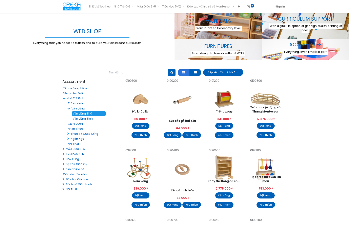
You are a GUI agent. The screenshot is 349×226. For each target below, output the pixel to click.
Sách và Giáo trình (79, 184)
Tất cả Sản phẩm (75, 88)
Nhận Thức (75, 129)
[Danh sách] (195, 72)
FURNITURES (218, 46)
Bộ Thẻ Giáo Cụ (76, 164)
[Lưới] (183, 72)
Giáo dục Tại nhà (75, 174)
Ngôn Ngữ (77, 139)
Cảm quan (75, 124)
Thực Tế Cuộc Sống (84, 134)
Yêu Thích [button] (141, 135)
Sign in (280, 6)
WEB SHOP (87, 31)
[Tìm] (172, 72)
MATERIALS (218, 21)
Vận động (78, 108)
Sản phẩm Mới (73, 93)
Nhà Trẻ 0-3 (75, 98)
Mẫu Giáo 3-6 (75, 149)
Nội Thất (73, 144)
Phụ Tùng (72, 159)
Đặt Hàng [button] (140, 125)
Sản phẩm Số (75, 169)
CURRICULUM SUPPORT (305, 18)
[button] (239, 6)
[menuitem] (99, 6)
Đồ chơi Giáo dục (78, 179)
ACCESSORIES (305, 44)
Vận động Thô (82, 113)
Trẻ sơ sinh (75, 103)
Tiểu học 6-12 (75, 154)
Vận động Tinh (83, 119)
